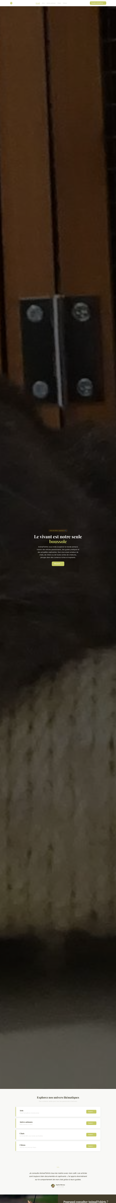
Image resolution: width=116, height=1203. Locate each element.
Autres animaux (51, 3)
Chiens (65, 3)
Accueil (38, 3)
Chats (59, 3)
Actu (43, 3)
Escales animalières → (98, 3)
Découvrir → (58, 564)
